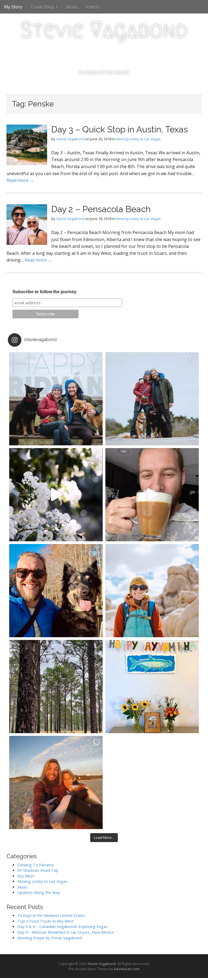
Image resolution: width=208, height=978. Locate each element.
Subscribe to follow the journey (44, 291)
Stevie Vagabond (104, 30)
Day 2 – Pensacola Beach (101, 209)
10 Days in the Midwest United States (51, 915)
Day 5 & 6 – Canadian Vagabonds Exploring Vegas (62, 926)
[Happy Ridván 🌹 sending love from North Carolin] (56, 398)
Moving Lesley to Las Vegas (138, 138)
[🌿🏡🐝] (56, 494)
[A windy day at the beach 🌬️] (152, 398)
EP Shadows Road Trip (37, 870)
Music (72, 7)
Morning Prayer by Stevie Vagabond (49, 937)
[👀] (56, 686)
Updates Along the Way (38, 892)
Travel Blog (42, 7)
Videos (92, 7)
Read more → (20, 180)
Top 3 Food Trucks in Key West (45, 921)
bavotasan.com (126, 968)
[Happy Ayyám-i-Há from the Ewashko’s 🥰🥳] (152, 686)
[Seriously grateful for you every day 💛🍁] (152, 590)
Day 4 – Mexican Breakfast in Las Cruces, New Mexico (65, 932)
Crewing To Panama (35, 864)
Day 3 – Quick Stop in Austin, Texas (119, 129)
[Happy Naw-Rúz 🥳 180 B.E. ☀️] (56, 590)
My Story (13, 7)
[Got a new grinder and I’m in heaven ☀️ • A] (152, 494)
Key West (25, 876)
